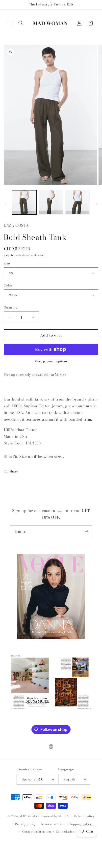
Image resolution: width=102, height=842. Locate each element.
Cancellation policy (70, 832)
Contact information (36, 832)
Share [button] (13, 471)
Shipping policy (80, 824)
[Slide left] (5, 203)
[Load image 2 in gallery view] (51, 202)
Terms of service (52, 824)
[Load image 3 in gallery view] (77, 202)
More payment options (51, 361)
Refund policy (84, 816)
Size (7, 263)
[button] (9, 23)
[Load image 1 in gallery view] (24, 202)
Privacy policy (25, 824)
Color (8, 285)
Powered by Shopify (55, 816)
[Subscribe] (86, 531)
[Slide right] (96, 203)
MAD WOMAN (30, 816)
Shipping (10, 255)
